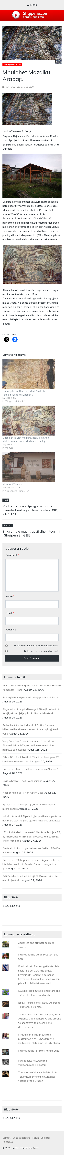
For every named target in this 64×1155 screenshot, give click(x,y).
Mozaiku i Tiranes (12, 484)
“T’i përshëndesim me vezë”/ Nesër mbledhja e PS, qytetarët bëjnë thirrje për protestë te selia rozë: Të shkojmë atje (31, 837)
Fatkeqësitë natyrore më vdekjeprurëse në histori (30, 697)
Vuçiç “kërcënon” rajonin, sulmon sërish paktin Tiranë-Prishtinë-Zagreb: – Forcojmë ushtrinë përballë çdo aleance (28, 745)
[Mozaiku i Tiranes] (28, 467)
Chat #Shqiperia (21, 1137)
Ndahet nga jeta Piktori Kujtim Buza (22, 793)
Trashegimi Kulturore (12, 64)
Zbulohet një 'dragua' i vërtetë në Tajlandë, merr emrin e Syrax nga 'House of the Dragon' (37, 1077)
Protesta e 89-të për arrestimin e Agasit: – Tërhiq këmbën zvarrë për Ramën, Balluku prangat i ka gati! (31, 864)
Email (9, 613)
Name (9, 596)
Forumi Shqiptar (41, 1137)
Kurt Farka (10, 87)
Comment (12, 555)
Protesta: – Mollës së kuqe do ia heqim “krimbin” (30, 769)
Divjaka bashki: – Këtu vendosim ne (22, 781)
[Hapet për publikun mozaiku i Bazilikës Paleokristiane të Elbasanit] (28, 374)
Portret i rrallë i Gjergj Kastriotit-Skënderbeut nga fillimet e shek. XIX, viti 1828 (30, 510)
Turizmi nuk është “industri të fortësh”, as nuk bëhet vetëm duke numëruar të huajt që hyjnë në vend (30, 730)
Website (10, 629)
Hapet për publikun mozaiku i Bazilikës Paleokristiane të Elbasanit (23, 393)
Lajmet (6, 1137)
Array (35, 1148)
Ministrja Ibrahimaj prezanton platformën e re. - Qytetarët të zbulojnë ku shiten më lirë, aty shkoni (39, 1039)
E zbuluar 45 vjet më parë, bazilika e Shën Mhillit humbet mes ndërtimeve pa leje (25, 439)
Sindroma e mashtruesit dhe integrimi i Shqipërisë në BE (31, 533)
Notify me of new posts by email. (41, 651)
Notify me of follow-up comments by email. (36, 645)
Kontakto (7, 1141)
